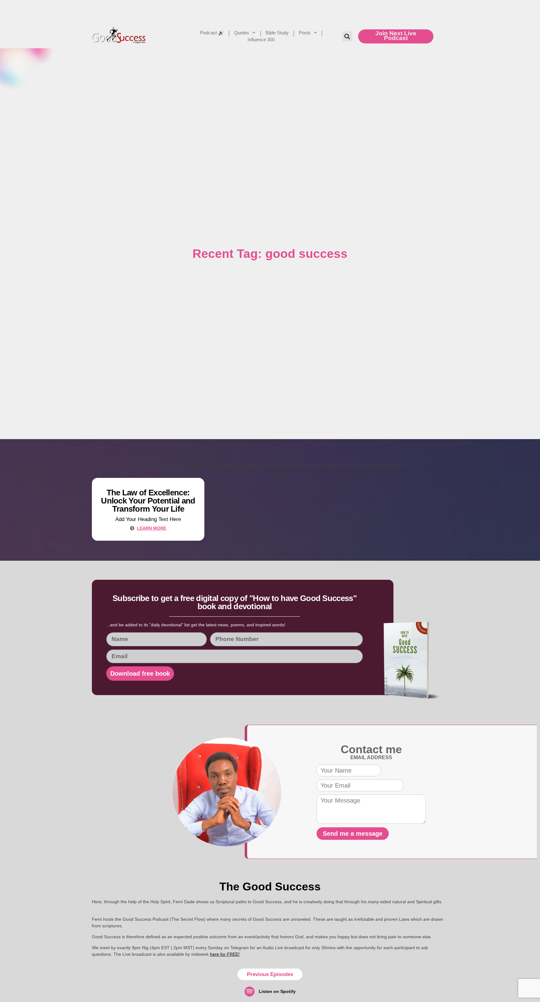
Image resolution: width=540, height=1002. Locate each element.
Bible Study (277, 32)
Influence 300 (261, 39)
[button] (347, 36)
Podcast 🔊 (212, 32)
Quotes (241, 32)
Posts (305, 32)
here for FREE (224, 954)
